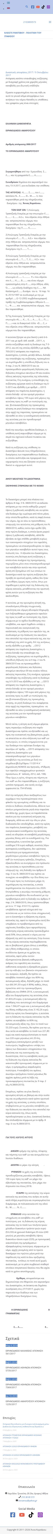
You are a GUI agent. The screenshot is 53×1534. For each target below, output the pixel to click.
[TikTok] (43, 7)
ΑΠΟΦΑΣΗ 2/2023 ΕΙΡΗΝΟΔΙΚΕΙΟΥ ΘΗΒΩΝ (20, 1446)
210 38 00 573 (27, 1497)
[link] (9, 3)
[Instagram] (48, 7)
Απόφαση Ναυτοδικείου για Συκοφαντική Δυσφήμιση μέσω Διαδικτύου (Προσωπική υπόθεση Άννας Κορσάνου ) (26, 1425)
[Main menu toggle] (50, 22)
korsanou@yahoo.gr (28, 1500)
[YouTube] (38, 7)
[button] (27, 7)
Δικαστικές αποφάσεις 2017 (19, 72)
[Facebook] (32, 7)
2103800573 (29, 22)
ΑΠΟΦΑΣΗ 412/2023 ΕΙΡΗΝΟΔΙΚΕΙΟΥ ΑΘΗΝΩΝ (21, 1455)
